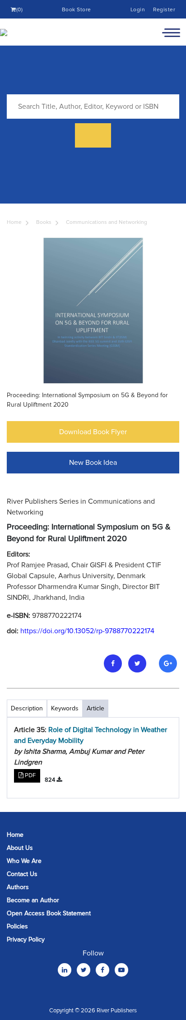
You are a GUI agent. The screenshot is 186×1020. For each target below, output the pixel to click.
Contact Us (22, 874)
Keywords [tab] (65, 708)
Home (14, 222)
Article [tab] (95, 708)
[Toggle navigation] (171, 32)
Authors (18, 887)
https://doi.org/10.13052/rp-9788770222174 (87, 630)
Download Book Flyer (93, 431)
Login (137, 9)
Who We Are (24, 861)
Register (164, 9)
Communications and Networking (106, 222)
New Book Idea (93, 462)
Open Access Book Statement (49, 913)
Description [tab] (27, 708)
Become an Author (33, 900)
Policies (17, 926)
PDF (29, 775)
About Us (20, 848)
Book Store (76, 9)
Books (43, 222)
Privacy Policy (26, 939)
